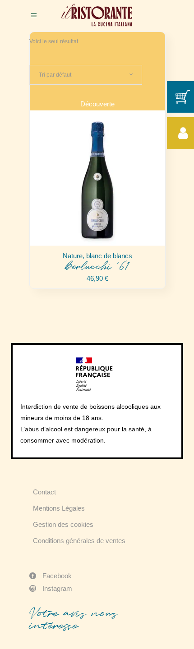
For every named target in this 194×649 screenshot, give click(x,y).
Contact (44, 492)
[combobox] (85, 75)
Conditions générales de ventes (79, 540)
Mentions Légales (59, 508)
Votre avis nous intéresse (73, 619)
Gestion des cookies (63, 524)
